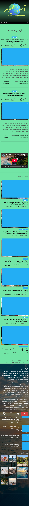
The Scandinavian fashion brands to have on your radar (14, 95)
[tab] (24, 414)
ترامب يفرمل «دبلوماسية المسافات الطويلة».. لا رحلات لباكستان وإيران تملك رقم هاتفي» (14, 232)
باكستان (25, 200)
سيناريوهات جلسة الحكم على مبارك (10, 435)
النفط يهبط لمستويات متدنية (12, 444)
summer (25, 83)
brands (17, 135)
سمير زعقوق (9, 206)
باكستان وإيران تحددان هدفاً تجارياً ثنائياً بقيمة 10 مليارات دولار (15, 349)
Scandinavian (24, 137)
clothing (20, 81)
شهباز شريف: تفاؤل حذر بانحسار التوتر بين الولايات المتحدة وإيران (16, 261)
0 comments (4, 45)
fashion (21, 83)
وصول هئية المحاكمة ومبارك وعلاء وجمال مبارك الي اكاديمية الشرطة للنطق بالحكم (10, 419)
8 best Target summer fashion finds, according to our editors (14, 41)
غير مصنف (14, 37)
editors (26, 81)
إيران (26, 229)
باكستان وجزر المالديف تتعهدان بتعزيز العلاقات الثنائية (15, 291)
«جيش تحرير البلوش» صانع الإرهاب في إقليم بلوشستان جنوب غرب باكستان (15, 203)
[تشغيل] (26, 166)
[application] (14, 160)
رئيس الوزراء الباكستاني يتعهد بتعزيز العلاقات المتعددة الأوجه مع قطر (15, 320)
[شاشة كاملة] (3, 166)
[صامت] (5, 166)
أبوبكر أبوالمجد (22, 45)
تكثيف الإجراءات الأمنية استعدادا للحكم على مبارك (11, 427)
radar (26, 135)
